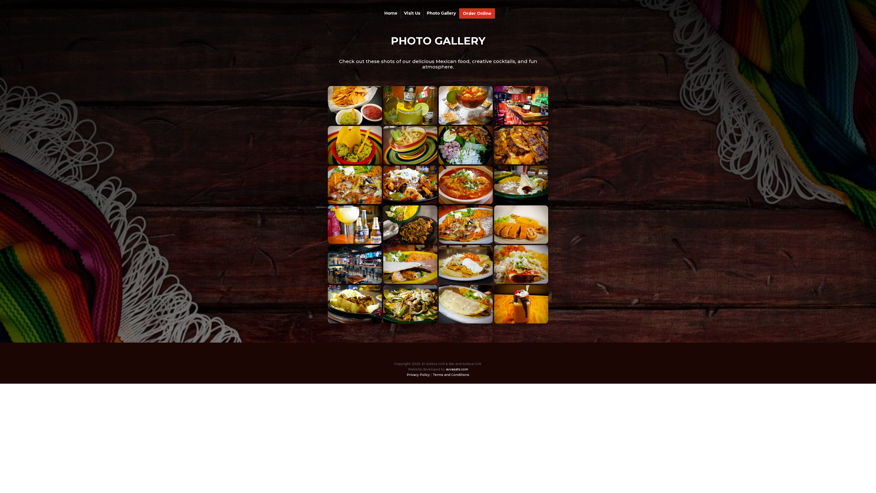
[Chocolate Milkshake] (521, 322)
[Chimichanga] (521, 203)
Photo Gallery (441, 14)
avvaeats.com (457, 369)
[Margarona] (410, 123)
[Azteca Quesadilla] (410, 283)
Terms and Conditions (451, 375)
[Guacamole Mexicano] (355, 163)
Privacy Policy (418, 375)
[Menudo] (466, 203)
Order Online (477, 14)
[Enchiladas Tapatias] (521, 283)
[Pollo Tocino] (355, 203)
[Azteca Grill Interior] (355, 283)
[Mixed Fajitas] (410, 243)
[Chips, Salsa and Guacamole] (355, 123)
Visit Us (412, 14)
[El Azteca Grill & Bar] (521, 123)
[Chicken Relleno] (521, 243)
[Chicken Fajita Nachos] (410, 322)
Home (390, 14)
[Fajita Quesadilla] (466, 322)
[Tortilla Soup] (410, 163)
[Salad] (466, 163)
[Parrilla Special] (521, 163)
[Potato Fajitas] (355, 322)
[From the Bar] (355, 243)
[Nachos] (466, 283)
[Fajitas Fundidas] (410, 203)
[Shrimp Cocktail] (466, 123)
